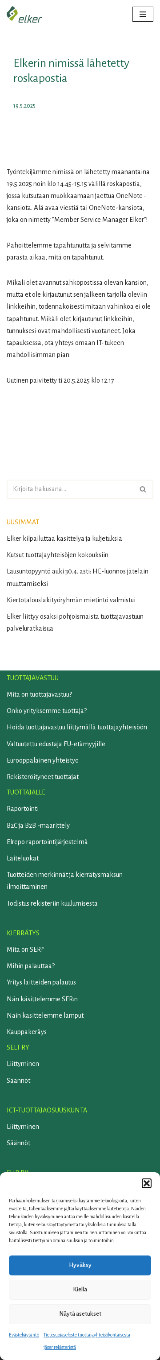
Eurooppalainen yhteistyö (43, 760)
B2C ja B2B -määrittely (38, 825)
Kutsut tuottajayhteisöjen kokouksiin (57, 554)
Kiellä (80, 1289)
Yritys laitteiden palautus (41, 982)
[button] (146, 1183)
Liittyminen (23, 1063)
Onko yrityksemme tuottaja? (47, 710)
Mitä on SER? (25, 949)
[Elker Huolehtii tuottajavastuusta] (24, 14)
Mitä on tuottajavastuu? (39, 694)
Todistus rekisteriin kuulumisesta (52, 903)
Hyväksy (80, 1265)
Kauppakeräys (27, 1031)
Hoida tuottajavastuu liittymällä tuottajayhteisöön (77, 727)
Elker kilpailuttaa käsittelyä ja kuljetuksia (64, 538)
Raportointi (23, 808)
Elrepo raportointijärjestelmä (47, 841)
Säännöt (18, 1080)
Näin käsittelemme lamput (45, 1015)
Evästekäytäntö (24, 1334)
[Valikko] (142, 14)
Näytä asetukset (80, 1313)
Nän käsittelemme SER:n (42, 999)
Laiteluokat (23, 858)
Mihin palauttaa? (31, 965)
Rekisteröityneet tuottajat (43, 776)
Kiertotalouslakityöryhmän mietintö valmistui (71, 600)
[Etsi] (143, 489)
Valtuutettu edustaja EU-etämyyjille (56, 744)
